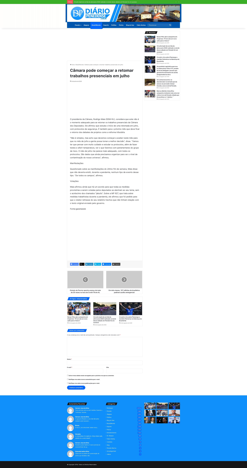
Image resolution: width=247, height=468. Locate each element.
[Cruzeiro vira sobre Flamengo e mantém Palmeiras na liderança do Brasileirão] (130, 308)
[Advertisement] (105, 44)
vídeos (109, 454)
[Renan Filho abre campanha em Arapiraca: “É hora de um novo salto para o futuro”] (78, 308)
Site (107, 367)
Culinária (109, 442)
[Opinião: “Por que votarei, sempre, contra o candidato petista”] (174, 413)
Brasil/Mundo (96, 25)
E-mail (69, 367)
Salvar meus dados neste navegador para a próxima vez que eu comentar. (91, 375)
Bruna (77, 425)
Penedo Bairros (111, 448)
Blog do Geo (130, 25)
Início (73, 64)
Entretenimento (111, 432)
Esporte (106, 25)
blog (108, 445)
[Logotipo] (123, 13)
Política (113, 25)
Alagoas (86, 25)
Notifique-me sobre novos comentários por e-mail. (84, 379)
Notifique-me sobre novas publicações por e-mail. (84, 383)
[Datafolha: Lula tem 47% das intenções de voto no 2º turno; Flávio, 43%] (150, 420)
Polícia (121, 25)
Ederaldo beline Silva (82, 451)
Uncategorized (111, 451)
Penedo (77, 25)
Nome (69, 359)
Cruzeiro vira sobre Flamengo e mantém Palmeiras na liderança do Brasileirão (130, 318)
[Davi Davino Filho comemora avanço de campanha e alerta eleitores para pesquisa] (174, 420)
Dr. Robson (110, 436)
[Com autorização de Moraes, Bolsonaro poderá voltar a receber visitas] (162, 420)
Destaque (110, 408)
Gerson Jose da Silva (82, 408)
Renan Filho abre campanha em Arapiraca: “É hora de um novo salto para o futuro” (77, 318)
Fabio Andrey (141, 25)
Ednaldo (78, 434)
